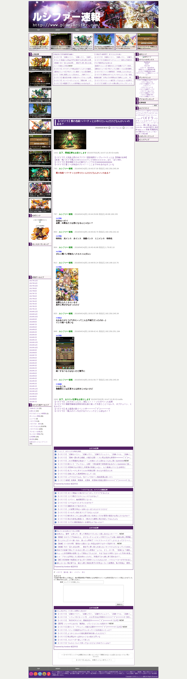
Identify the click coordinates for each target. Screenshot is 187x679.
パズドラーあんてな (147, 91)
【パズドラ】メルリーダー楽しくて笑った (73, 640)
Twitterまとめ (34, 408)
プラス (138, 123)
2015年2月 (33, 368)
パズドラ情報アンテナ (147, 96)
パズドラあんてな (147, 82)
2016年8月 (33, 322)
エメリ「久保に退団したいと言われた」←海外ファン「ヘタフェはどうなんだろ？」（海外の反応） (87, 74)
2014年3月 (33, 381)
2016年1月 (33, 340)
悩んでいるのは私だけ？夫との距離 (68, 531)
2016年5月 (33, 329)
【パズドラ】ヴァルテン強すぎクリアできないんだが (78, 512)
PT (139, 111)
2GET (147, 64)
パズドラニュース (147, 87)
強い (141, 127)
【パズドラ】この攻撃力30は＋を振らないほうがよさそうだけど (82, 509)
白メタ (143, 129)
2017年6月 (33, 296)
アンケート (143, 111)
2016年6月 (33, 327)
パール (141, 121)
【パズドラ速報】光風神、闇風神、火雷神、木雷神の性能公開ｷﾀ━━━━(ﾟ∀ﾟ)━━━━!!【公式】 (95, 480)
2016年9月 (33, 319)
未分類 (31, 439)
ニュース (32, 419)
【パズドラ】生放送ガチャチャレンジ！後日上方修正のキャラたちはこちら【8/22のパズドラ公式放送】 (129, 60)
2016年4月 (33, 332)
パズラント (147, 85)
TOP (38, 30)
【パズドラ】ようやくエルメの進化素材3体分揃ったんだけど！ (81, 633)
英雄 (137, 131)
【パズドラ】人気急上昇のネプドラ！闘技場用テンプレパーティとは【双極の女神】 (91, 157)
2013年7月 (33, 401)
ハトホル (138, 118)
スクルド (148, 115)
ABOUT (58, 30)
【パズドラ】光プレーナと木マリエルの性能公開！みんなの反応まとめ (84, 470)
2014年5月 (33, 376)
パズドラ (147, 118)
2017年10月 (33, 286)
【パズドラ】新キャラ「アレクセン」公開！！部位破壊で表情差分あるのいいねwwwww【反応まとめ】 (97, 464)
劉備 (154, 125)
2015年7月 (33, 355)
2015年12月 (33, 342)
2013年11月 (33, 391)
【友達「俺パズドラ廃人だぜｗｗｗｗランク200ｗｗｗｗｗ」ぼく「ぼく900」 (88, 160)
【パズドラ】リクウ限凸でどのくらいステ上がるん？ (78, 496)
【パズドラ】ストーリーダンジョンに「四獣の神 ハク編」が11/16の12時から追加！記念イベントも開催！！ (91, 80)
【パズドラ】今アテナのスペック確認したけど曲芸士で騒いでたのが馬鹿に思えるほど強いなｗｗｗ (82, 48)
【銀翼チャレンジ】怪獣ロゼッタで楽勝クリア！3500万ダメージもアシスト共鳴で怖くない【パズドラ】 (130, 66)
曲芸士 (152, 127)
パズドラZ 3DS (35, 424)
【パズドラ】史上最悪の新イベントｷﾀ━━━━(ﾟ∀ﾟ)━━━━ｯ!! (82, 409)
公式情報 (32, 436)
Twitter (77, 30)
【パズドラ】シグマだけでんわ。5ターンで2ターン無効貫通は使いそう (85, 477)
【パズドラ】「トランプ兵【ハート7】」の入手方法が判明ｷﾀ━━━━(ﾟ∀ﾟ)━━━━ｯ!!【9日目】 (95, 617)
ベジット (148, 123)
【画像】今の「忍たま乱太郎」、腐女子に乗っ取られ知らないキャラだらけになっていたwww (85, 63)
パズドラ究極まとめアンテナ (147, 80)
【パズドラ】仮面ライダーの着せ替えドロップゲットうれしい (115, 83)
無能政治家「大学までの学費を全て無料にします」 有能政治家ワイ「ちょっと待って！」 (124, 77)
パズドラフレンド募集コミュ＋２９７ (147, 74)
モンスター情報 (34, 434)
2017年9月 (33, 288)
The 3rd (147, 66)
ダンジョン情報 (34, 416)
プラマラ (142, 123)
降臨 (143, 133)
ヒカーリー (148, 121)
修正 (151, 125)
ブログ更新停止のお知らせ (103, 63)
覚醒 (140, 132)
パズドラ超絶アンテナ (147, 89)
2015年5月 (33, 360)
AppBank (147, 62)
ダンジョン (154, 115)
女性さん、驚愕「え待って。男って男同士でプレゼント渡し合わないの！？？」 (88, 534)
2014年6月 (33, 373)
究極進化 (154, 129)
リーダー (154, 123)
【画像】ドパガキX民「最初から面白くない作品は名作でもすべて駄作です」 (87, 544)
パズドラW (33, 421)
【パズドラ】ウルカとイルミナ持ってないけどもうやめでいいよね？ (84, 643)
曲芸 (147, 127)
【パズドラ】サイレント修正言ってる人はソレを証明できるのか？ (116, 80)
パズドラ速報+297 (147, 94)
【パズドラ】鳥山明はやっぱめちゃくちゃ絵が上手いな (78, 636)
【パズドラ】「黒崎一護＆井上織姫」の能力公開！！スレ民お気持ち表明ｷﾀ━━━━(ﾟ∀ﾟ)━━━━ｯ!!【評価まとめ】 (102, 457)
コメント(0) (129, 128)
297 (137, 111)
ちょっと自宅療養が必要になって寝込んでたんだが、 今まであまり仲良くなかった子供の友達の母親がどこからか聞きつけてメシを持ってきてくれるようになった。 (121, 553)
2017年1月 (33, 309)
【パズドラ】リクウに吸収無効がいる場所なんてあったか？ (80, 522)
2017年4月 (33, 301)
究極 (147, 130)
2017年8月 (33, 291)
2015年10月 (33, 347)
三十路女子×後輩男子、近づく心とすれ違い (108, 54)
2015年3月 (33, 365)
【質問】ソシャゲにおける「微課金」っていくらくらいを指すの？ (83, 624)
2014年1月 (33, 386)
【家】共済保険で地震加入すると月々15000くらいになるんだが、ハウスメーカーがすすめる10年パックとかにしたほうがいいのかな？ (110, 560)
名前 (61, 582)
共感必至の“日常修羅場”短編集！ (63, 54)
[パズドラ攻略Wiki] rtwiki (147, 71)
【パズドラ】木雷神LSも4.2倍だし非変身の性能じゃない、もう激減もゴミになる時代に (91, 467)
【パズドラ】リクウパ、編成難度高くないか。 (75, 499)
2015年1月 (33, 371)
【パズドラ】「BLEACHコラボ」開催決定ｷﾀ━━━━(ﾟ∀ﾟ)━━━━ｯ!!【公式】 (88, 620)
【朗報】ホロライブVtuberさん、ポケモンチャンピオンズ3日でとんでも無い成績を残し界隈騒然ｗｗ (96, 537)
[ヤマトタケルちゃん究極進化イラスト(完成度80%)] (40, 240)
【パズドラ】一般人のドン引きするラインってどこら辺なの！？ (82, 411)
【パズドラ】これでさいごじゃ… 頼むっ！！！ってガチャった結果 (83, 402)
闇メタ (140, 133)
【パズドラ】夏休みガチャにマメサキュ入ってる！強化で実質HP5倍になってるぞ (122, 74)
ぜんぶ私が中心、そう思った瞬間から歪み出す (72, 611)
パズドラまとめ (34, 426)
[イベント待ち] (40, 222)
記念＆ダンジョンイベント (38, 442)
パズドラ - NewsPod (147, 67)
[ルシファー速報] (93, 14)
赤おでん (145, 132)
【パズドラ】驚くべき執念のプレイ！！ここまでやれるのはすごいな (84, 164)
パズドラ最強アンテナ (147, 84)
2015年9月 (33, 350)
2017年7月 (33, 293)
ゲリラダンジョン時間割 (37, 413)
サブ (146, 113)
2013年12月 (33, 389)
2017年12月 (33, 281)
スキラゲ (151, 113)
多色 (138, 127)
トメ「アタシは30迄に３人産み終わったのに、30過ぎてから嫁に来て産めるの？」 (89, 556)
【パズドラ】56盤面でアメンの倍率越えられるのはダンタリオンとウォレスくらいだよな (83, 83)
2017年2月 (33, 306)
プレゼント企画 (34, 431)
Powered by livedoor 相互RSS (66, 484)
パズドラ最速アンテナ (147, 93)
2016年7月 (33, 324)
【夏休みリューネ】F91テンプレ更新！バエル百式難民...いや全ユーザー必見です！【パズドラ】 (86, 72)
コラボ (154, 111)
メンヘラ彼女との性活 (61, 66)
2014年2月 (33, 383)
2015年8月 (33, 352)
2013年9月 (33, 396)
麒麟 (146, 133)
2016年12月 (33, 311)
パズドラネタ (34, 429)
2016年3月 (33, 335)
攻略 (144, 127)
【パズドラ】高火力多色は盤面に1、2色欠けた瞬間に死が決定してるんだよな (87, 519)
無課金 (139, 129)
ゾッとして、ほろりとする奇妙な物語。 (69, 451)
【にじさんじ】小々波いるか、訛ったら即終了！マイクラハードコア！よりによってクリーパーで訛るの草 (98, 540)
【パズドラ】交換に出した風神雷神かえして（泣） (77, 474)
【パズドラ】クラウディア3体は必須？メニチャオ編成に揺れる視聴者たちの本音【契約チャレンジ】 (88, 69)
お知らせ (32, 411)
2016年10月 (33, 317)
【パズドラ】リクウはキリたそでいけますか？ (75, 503)
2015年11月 (33, 345)
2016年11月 (33, 314)
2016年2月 (33, 337)
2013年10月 (33, 394)
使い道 (146, 125)
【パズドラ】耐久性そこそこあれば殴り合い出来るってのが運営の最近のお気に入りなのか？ (93, 516)
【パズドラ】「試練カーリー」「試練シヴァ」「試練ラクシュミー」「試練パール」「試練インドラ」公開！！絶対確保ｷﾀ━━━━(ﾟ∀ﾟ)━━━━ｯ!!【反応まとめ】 (121, 454)
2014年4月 (33, 378)
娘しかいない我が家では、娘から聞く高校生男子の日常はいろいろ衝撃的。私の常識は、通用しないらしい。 (99, 563)
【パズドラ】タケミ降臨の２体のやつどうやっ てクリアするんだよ (83, 493)
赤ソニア (151, 131)
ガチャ (149, 111)
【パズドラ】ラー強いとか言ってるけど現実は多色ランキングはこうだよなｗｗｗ (39, 48)
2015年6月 (33, 358)
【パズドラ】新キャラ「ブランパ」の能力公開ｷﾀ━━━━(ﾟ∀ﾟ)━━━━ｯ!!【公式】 (90, 627)
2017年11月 (33, 283)
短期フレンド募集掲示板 (147, 69)
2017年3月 (33, 304)
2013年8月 (33, 399)
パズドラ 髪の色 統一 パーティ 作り (70, 572)
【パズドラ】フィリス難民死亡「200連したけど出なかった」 (115, 72)
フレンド (155, 121)
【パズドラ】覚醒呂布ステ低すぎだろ (71, 506)
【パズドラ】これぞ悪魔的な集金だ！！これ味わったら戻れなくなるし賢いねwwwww (90, 461)
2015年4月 (33, 363)
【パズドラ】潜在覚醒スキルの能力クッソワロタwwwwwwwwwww (83, 162)
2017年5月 (33, 299)
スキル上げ (141, 115)
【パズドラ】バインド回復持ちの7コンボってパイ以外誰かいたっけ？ (84, 630)
